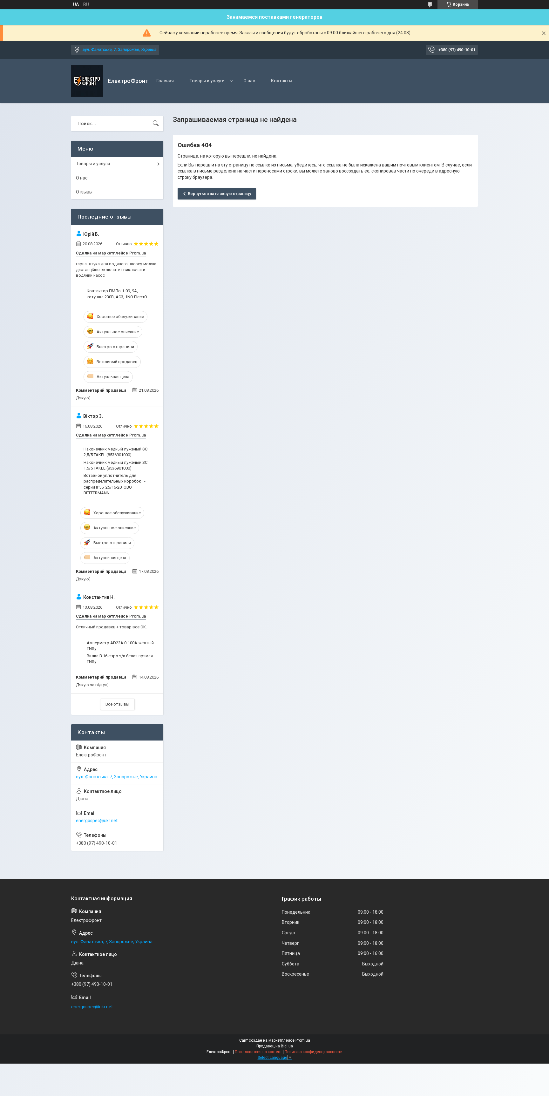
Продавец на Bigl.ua (274, 1046)
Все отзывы (117, 704)
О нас (249, 80)
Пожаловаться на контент (258, 1052)
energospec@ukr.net (97, 820)
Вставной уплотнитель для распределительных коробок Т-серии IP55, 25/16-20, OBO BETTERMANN (115, 484)
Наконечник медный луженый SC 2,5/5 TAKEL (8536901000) (115, 452)
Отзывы (84, 191)
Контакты (281, 80)
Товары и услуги (207, 80)
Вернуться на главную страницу (219, 193)
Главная (165, 80)
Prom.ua (302, 1040)
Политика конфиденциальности (313, 1052)
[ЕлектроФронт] (87, 81)
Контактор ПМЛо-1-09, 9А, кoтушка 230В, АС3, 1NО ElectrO (117, 293)
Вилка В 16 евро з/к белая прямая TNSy (120, 658)
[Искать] (155, 123)
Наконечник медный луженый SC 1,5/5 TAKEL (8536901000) (115, 465)
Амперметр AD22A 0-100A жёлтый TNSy (120, 645)
